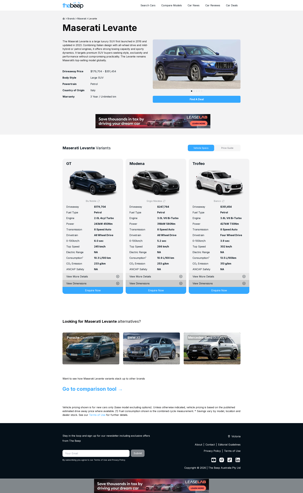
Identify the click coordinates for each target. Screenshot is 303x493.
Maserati (81, 18)
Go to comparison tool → (92, 389)
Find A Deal (197, 99)
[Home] (63, 19)
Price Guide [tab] (227, 148)
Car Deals (232, 5)
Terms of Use (97, 414)
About (198, 444)
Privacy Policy (118, 460)
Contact (210, 444)
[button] (92, 182)
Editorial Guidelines (229, 444)
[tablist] (214, 148)
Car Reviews (212, 5)
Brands (71, 18)
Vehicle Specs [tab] (200, 148)
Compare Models (171, 5)
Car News (193, 5)
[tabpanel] (151, 230)
